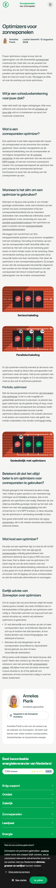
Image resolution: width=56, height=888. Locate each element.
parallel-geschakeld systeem (17, 222)
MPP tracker (8, 161)
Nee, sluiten (21, 880)
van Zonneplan (27, 4)
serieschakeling (30, 507)
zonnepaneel (42, 59)
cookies (45, 850)
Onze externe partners (19, 872)
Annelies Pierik (14, 726)
